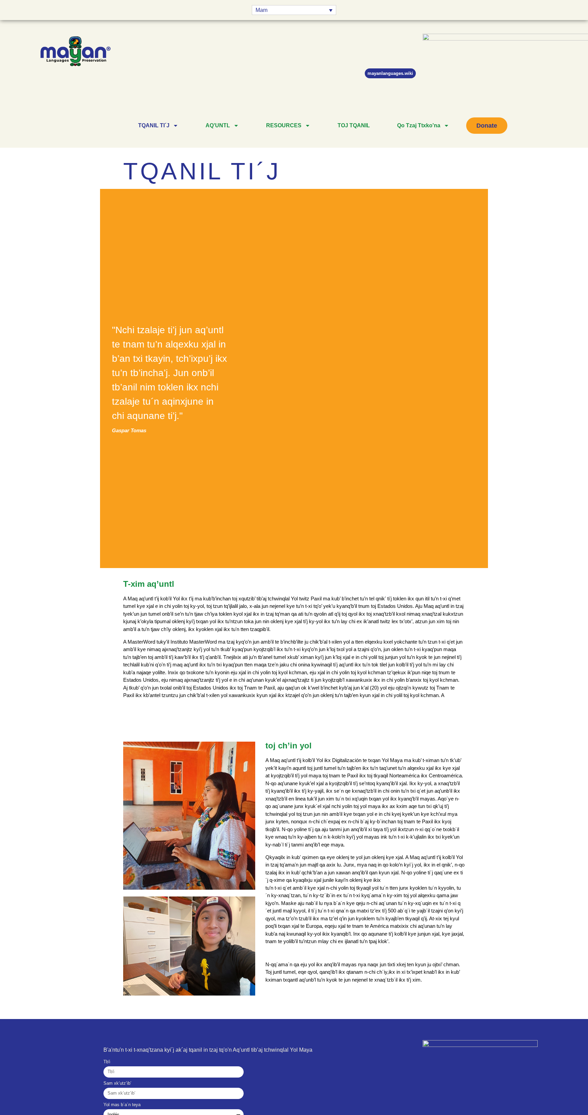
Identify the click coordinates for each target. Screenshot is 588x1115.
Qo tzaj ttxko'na (418, 125)
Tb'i (106, 1062)
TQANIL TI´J (153, 125)
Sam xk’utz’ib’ (117, 1083)
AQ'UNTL (218, 125)
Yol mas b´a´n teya (122, 1104)
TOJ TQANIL (354, 125)
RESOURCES (283, 125)
